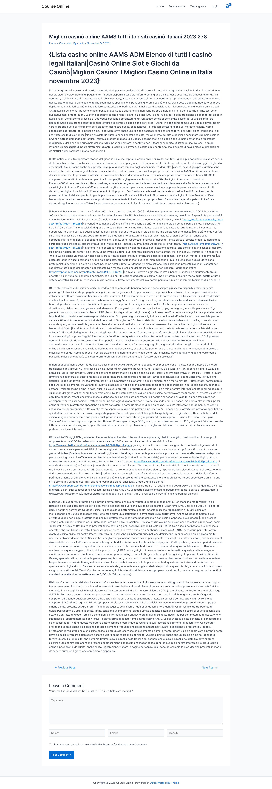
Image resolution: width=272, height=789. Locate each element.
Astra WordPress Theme (164, 782)
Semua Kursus (177, 6)
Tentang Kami (198, 6)
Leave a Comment (60, 43)
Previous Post (64, 667)
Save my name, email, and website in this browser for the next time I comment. (101, 744)
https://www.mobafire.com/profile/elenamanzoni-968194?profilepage (90, 445)
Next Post (210, 667)
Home (160, 6)
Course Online (55, 6)
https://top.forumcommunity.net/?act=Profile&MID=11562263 (86, 272)
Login (215, 6)
